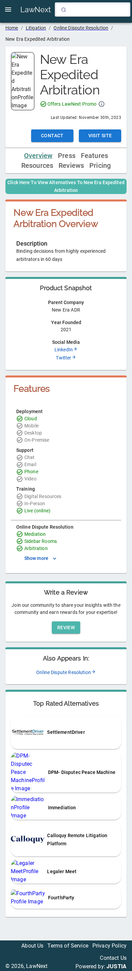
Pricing (100, 166)
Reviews (71, 166)
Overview (38, 156)
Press (66, 156)
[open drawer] (8, 9)
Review (66, 627)
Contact (52, 135)
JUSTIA (117, 966)
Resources (37, 166)
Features (94, 156)
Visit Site (100, 135)
